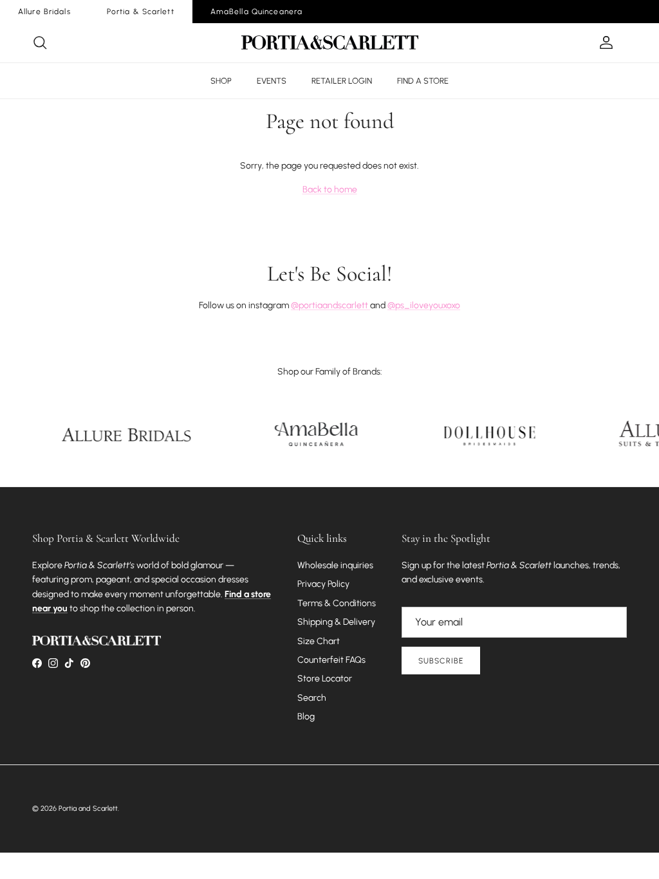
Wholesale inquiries (335, 565)
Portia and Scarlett (88, 808)
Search (311, 697)
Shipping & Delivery (336, 621)
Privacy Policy (323, 583)
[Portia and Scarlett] (329, 42)
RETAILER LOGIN (341, 81)
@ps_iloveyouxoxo (423, 305)
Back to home (329, 189)
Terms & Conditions (336, 603)
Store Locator (324, 678)
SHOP (221, 81)
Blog (306, 716)
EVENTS (271, 81)
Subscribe (440, 660)
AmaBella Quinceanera (256, 11)
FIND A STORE (423, 81)
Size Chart (318, 641)
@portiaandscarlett (330, 305)
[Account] (603, 42)
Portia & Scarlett (140, 11)
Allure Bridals (44, 11)
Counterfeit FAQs (331, 659)
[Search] (40, 42)
